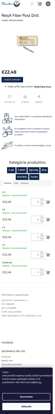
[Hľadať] (32, 4)
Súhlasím (26, 406)
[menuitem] (11, 170)
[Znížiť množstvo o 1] (41, 203)
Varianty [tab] (7, 183)
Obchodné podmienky (12, 364)
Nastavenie (26, 396)
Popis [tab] (16, 183)
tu (40, 382)
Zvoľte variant (12, 79)
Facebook (6, 356)
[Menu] (48, 4)
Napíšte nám (7, 360)
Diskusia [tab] (24, 183)
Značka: (12, 20)
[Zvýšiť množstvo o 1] (41, 200)
